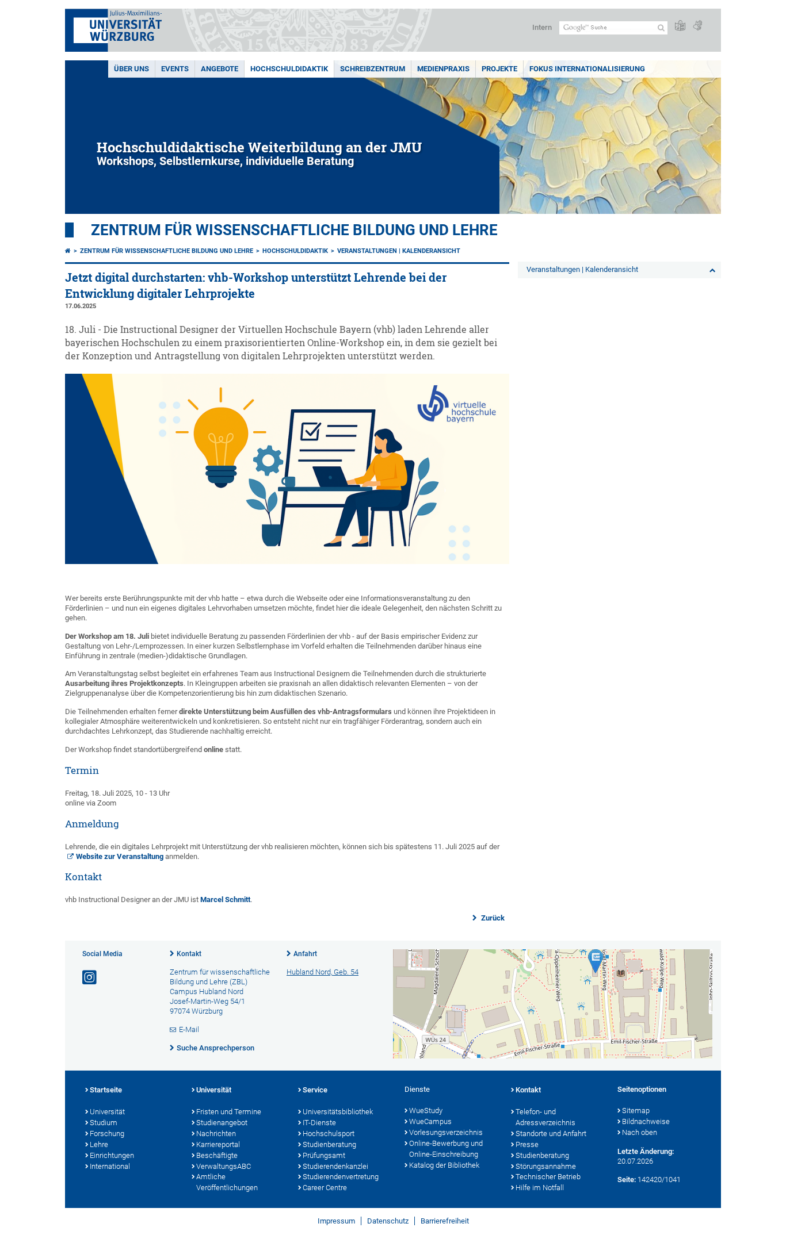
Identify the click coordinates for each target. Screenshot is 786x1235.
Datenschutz (388, 1221)
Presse (527, 1144)
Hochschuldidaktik (289, 68)
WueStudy (425, 1110)
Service (315, 1090)
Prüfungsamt (324, 1155)
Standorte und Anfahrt (551, 1133)
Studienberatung (329, 1144)
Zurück (492, 918)
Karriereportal (218, 1144)
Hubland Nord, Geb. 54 (322, 972)
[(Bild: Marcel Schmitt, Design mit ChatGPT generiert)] (287, 561)
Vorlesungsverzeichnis (446, 1132)
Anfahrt (305, 954)
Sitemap (636, 1110)
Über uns (131, 68)
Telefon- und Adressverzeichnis (545, 1117)
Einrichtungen (112, 1155)
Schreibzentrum (372, 68)
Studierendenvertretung (341, 1176)
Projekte (499, 68)
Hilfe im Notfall (540, 1187)
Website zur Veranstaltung (119, 856)
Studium (103, 1122)
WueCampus (430, 1121)
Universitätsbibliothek (338, 1111)
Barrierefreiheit (445, 1221)
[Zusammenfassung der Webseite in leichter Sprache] (680, 26)
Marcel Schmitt (225, 899)
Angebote (219, 68)
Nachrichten (216, 1133)
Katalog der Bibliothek (444, 1165)
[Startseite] (68, 251)
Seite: (626, 1179)
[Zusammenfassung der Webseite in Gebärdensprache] (697, 26)
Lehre (99, 1144)
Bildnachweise (646, 1121)
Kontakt (189, 954)
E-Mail (189, 1029)
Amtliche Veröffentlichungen (227, 1182)
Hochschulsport (328, 1133)
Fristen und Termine (228, 1111)
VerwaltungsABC (223, 1166)
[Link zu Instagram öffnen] (90, 978)
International (110, 1166)
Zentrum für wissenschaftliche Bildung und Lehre (294, 230)
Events (175, 68)
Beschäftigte (217, 1155)
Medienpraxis (443, 68)
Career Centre (325, 1187)
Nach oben (639, 1132)
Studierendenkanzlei (335, 1166)
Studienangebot (221, 1122)
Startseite (106, 1090)
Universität (107, 1111)
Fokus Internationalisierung (587, 68)
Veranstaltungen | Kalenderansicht (398, 251)
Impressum (336, 1221)
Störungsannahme (546, 1166)
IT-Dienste (319, 1122)
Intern (542, 27)
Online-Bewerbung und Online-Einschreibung (446, 1149)
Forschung (107, 1133)
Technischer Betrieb (548, 1176)
